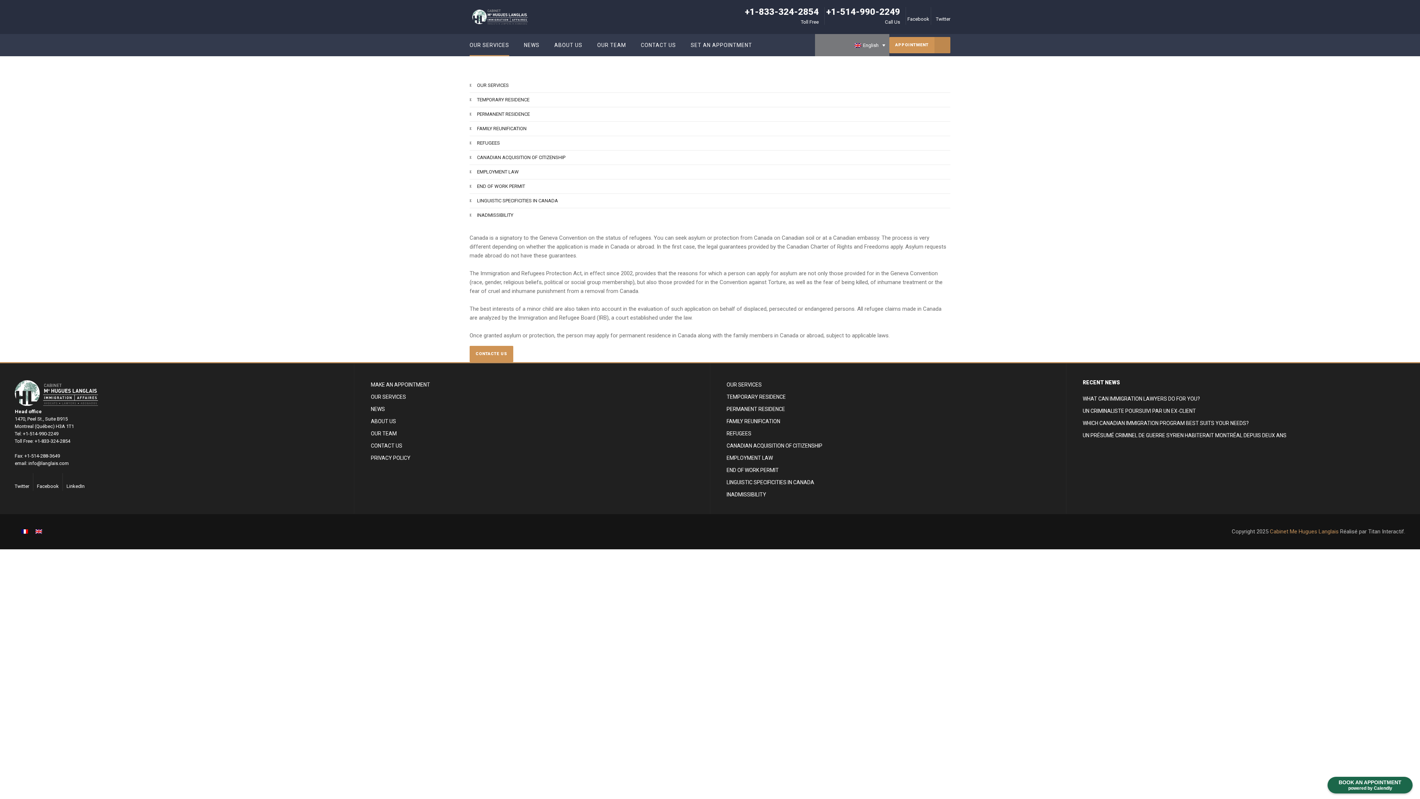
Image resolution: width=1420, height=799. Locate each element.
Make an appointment (400, 385)
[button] (852, 45)
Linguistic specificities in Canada (517, 200)
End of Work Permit (501, 186)
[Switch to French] (25, 531)
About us (383, 421)
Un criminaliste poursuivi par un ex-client (1139, 411)
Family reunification (502, 128)
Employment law (498, 172)
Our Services (493, 85)
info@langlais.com (48, 463)
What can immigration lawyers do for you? (1141, 399)
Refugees (488, 143)
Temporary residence (503, 99)
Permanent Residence (503, 114)
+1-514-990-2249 (863, 12)
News (378, 409)
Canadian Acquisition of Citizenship (521, 157)
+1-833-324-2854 (782, 12)
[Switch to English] (39, 531)
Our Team (384, 433)
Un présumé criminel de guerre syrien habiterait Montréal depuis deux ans (1185, 435)
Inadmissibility (495, 215)
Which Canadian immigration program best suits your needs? (1166, 423)
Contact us (386, 446)
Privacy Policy (390, 458)
